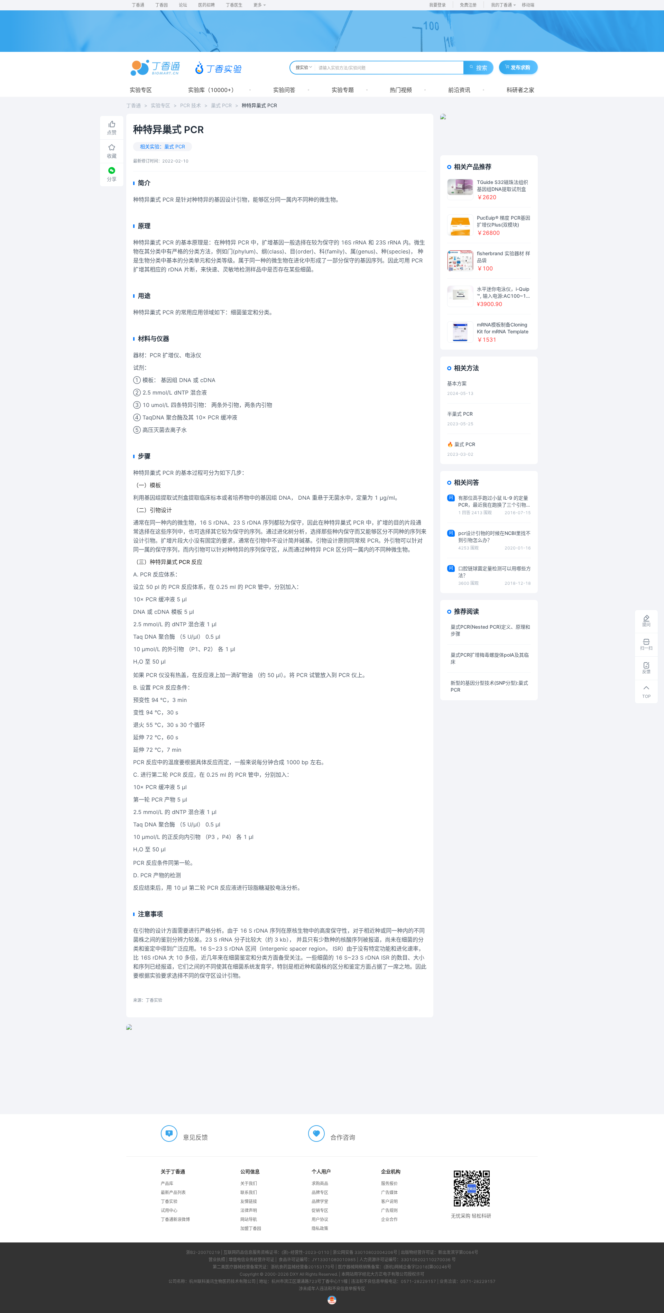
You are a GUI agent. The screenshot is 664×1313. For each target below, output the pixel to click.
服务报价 (389, 1183)
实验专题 (343, 89)
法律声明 (248, 1210)
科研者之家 (520, 89)
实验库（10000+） (212, 89)
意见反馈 (195, 1137)
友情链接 (248, 1201)
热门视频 (401, 89)
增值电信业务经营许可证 (251, 1259)
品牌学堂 (320, 1201)
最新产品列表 (173, 1192)
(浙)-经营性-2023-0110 (305, 1252)
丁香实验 (169, 1201)
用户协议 (320, 1219)
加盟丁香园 (250, 1228)
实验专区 (141, 89)
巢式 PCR (221, 105)
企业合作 (389, 1219)
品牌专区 (320, 1192)
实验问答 (284, 89)
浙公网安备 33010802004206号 (365, 1252)
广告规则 (389, 1210)
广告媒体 (389, 1192)
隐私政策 (320, 1228)
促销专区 (320, 1210)
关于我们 (248, 1183)
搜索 (481, 67)
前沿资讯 (459, 89)
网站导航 (248, 1219)
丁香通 (138, 5)
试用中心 (169, 1210)
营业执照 (217, 1259)
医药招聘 (206, 5)
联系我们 (248, 1192)
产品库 (167, 1183)
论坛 (183, 5)
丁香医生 (234, 5)
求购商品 (320, 1183)
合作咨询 (342, 1137)
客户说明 (389, 1201)
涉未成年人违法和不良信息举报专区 (332, 1288)
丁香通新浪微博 (175, 1219)
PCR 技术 (190, 105)
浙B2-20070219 (203, 1252)
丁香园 (161, 5)
